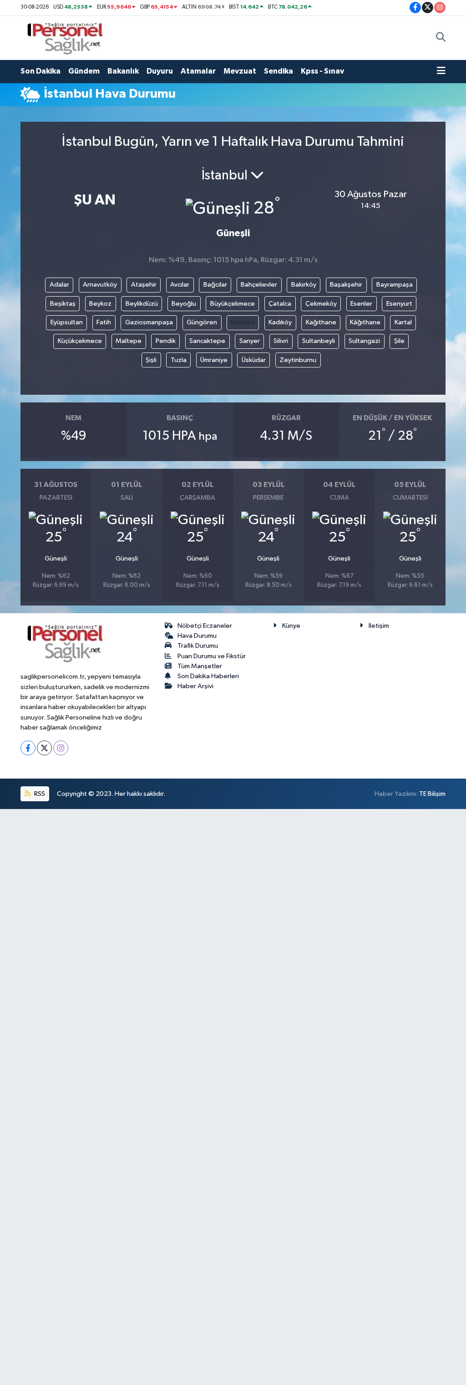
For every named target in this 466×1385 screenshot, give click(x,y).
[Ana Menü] (441, 71)
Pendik (166, 341)
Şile (399, 341)
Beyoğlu (184, 303)
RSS (39, 793)
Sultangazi (364, 341)
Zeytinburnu (297, 360)
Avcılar (179, 284)
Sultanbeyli (318, 341)
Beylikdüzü (142, 303)
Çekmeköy (321, 303)
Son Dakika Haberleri (208, 676)
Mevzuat (239, 71)
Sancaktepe (207, 341)
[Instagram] (60, 747)
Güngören (202, 322)
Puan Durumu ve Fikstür (211, 656)
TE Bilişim (432, 793)
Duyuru (160, 71)
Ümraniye (214, 360)
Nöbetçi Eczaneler (204, 625)
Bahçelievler (259, 284)
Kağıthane (321, 322)
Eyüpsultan (67, 322)
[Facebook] (27, 747)
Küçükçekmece (80, 341)
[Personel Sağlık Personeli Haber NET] (68, 37)
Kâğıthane (365, 322)
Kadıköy (280, 322)
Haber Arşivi (195, 686)
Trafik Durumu (197, 645)
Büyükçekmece (232, 303)
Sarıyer (249, 341)
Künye (291, 625)
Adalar (59, 284)
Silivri (281, 341)
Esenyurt (399, 303)
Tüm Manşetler (199, 666)
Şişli (151, 360)
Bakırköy (303, 284)
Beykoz (100, 303)
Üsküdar (254, 360)
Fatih (103, 322)
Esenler (361, 303)
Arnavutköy (100, 284)
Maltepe (129, 341)
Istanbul (243, 322)
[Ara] (441, 38)
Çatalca (279, 303)
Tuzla (179, 360)
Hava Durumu (197, 635)
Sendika (278, 71)
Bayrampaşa (394, 284)
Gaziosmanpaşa (149, 322)
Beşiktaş (63, 303)
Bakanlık (123, 71)
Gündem (84, 71)
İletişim (379, 625)
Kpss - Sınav (322, 71)
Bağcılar (215, 284)
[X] (44, 747)
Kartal (403, 322)
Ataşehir (144, 284)
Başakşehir (346, 284)
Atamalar (198, 71)
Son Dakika (40, 71)
